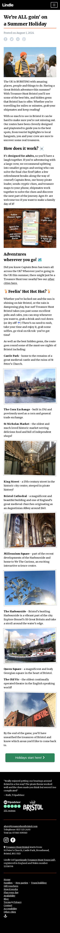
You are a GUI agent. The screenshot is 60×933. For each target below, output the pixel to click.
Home (7, 879)
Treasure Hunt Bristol (17, 847)
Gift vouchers (11, 886)
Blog (6, 899)
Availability (9, 895)
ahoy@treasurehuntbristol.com (20, 826)
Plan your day (11, 892)
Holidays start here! (29, 757)
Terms (7, 902)
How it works (11, 889)
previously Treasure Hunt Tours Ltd (35, 859)
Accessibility (10, 908)
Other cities (10, 912)
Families (8, 882)
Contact (8, 905)
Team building (39, 882)
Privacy (17, 902)
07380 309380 (19, 832)
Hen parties (22, 882)
